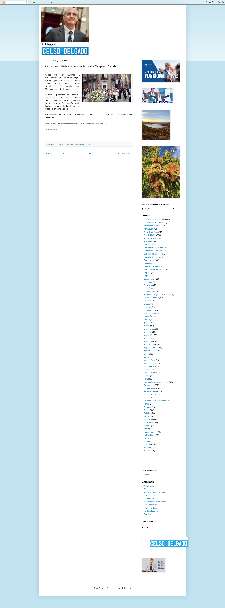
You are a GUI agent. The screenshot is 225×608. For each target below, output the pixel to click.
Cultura (147, 263)
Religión (147, 413)
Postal (146, 410)
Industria (147, 332)
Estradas (147, 307)
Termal (147, 416)
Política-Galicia (150, 398)
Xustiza (147, 451)
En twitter (148, 301)
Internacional (149, 345)
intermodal (148, 341)
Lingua (147, 354)
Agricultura (148, 229)
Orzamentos (149, 385)
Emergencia (149, 291)
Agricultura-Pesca (151, 232)
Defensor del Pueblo (152, 266)
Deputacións (149, 276)
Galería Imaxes (150, 495)
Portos (146, 404)
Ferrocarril (148, 310)
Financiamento (150, 313)
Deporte (147, 273)
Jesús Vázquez (150, 351)
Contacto (147, 514)
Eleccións (148, 288)
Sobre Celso (149, 486)
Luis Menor (148, 357)
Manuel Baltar (150, 360)
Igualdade (148, 323)
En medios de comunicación (155, 502)
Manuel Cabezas (151, 363)
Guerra (147, 320)
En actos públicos (151, 298)
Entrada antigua (125, 153)
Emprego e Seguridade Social (156, 295)
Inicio (91, 153)
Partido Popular (150, 391)
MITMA (147, 376)
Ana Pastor (148, 241)
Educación (148, 285)
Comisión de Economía (153, 248)
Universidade (149, 435)
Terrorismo (148, 419)
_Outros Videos (150, 508)
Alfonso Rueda (150, 238)
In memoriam (149, 329)
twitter (146, 475)
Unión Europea (150, 432)
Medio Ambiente (150, 373)
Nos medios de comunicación (156, 382)
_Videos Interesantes (152, 511)
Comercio (148, 244)
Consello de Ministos (152, 257)
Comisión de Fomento (153, 251)
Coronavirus (149, 260)
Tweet (146, 429)
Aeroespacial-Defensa (153, 226)
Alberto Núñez (150, 235)
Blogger (127, 588)
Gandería (148, 316)
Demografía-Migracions (153, 269)
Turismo (147, 426)
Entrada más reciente (55, 153)
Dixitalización (149, 279)
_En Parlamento (150, 505)
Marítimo (147, 370)
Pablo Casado (150, 388)
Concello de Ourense (153, 254)
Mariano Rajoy (150, 366)
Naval (146, 379)
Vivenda (147, 444)
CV (145, 489)
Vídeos (147, 441)
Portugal (147, 407)
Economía (148, 282)
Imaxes (147, 326)
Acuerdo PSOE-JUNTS (153, 223)
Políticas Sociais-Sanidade (155, 401)
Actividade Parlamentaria (154, 219)
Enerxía (147, 304)
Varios (146, 438)
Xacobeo (147, 448)
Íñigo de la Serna (151, 348)
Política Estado (150, 394)
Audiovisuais (149, 499)
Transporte (148, 423)
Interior (147, 338)
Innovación (148, 335)
